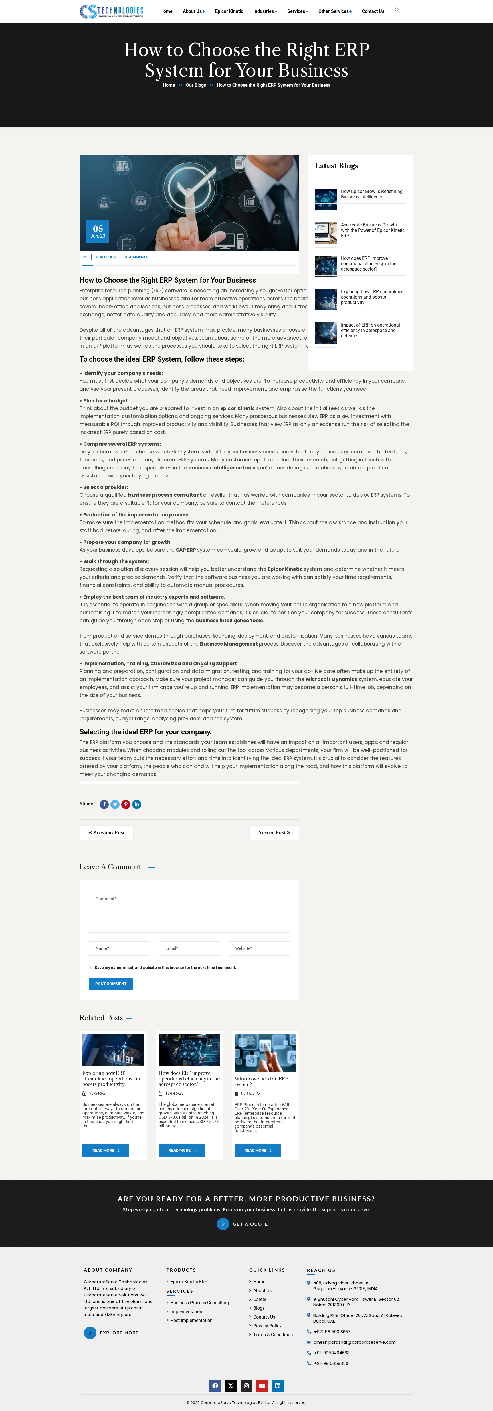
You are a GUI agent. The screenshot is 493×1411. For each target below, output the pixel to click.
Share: (87, 804)
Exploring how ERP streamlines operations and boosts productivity (112, 1078)
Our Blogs (196, 85)
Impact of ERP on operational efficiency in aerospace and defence (370, 330)
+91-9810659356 (331, 1363)
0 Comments (136, 257)
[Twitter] (115, 804)
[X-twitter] (231, 1386)
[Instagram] (246, 1386)
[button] (397, 11)
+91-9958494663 (332, 1353)
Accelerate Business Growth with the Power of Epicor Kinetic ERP (373, 230)
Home (169, 85)
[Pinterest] (125, 804)
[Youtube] (262, 1386)
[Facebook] (104, 804)
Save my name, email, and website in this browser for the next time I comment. (165, 967)
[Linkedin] (278, 1386)
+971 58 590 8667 (332, 1332)
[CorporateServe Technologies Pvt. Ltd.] (112, 11)
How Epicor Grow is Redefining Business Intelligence (372, 194)
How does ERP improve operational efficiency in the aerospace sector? (189, 1078)
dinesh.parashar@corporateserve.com (355, 1342)
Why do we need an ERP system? (261, 1081)
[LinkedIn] (136, 804)
